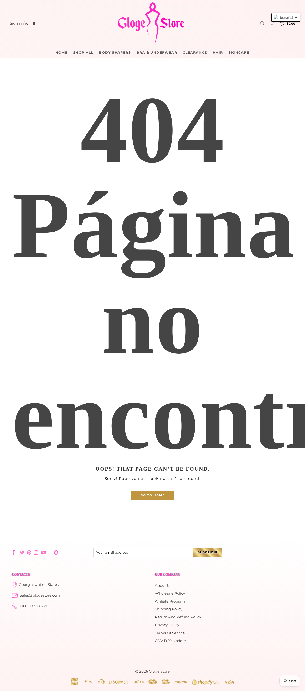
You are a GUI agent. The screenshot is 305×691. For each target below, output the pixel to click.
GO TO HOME (153, 495)
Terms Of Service (170, 633)
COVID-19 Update (170, 641)
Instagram (36, 552)
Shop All (83, 52)
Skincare (239, 52)
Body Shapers (115, 52)
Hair (218, 52)
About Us (163, 585)
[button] (286, 17)
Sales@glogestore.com (40, 595)
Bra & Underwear (157, 52)
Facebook (13, 552)
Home (61, 52)
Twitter (22, 552)
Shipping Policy (168, 609)
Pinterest (29, 552)
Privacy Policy (167, 625)
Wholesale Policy (170, 593)
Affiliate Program (170, 601)
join (28, 23)
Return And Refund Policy (178, 617)
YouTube (43, 552)
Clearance (195, 52)
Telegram (49, 552)
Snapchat (56, 552)
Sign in (16, 23)
